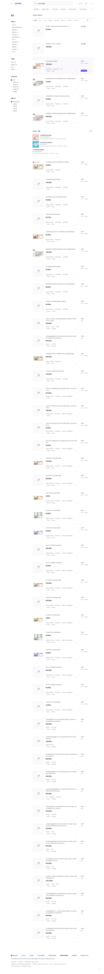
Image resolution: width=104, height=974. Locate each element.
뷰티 (13, 39)
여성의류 (14, 44)
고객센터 (31, 955)
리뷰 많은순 (56, 20)
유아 (14, 25)
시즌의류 (14, 49)
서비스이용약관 (40, 955)
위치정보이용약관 (52, 955)
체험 (52, 849)
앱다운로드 (15, 955)
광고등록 (90, 131)
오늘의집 (14, 64)
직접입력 (15, 91)
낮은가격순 (69, 20)
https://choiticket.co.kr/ (37, 151)
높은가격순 (76, 20)
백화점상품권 (36, 9)
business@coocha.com (61, 964)
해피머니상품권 (82, 9)
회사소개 (24, 955)
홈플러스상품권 (45, 9)
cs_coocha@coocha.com (42, 964)
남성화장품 (51, 797)
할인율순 (50, 20)
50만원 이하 (15, 89)
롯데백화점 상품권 (72, 9)
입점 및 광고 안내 (84, 955)
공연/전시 (15, 32)
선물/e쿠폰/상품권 (17, 27)
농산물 (53, 326)
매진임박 (15, 106)
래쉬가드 (53, 832)
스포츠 (53, 866)
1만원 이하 (15, 82)
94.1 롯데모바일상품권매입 (38, 149)
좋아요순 (63, 20)
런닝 (62, 69)
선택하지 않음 (16, 101)
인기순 (35, 20)
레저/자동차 (15, 42)
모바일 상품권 (55, 9)
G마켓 (13, 69)
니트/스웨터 (53, 344)
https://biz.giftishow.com (45, 137)
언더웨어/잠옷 (16, 37)
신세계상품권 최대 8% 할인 (45, 135)
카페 (13, 52)
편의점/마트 (57, 396)
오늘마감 (15, 111)
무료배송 (15, 104)
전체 (14, 80)
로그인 (80, 3)
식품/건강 (15, 35)
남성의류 (14, 30)
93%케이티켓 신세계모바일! (46, 142)
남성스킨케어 (58, 797)
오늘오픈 (15, 108)
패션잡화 (14, 47)
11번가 (13, 62)
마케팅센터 (74, 955)
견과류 (57, 326)
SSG (12, 67)
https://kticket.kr (43, 144)
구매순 (45, 20)
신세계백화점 (65, 86)
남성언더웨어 (56, 69)
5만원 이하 (15, 84)
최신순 (40, 20)
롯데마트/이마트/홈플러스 (67, 396)
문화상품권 (63, 9)
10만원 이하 (15, 87)
